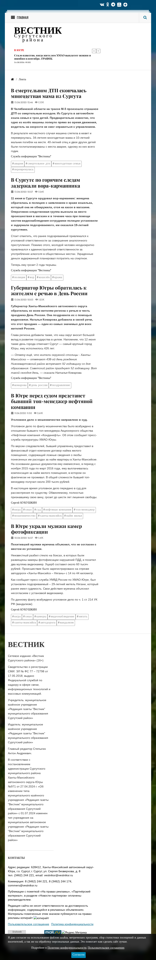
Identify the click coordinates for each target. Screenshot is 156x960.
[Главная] (12, 79)
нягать (83, 616)
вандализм (67, 622)
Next (98, 51)
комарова (20, 385)
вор (32, 277)
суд (38, 509)
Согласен (78, 954)
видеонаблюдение (62, 616)
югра (17, 509)
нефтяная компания (58, 509)
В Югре (19, 50)
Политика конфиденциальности (72, 924)
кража (58, 277)
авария (18, 163)
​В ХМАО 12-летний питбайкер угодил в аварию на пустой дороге (52, 57)
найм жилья (74, 515)
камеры (41, 616)
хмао (28, 509)
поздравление (61, 385)
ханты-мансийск (51, 515)
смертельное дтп (39, 163)
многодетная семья (67, 163)
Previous (94, 51)
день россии (39, 385)
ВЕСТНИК (38, 31)
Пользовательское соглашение (28, 924)
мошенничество (25, 515)
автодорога (47, 622)
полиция (19, 277)
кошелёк (44, 277)
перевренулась (24, 169)
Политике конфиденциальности (67, 947)
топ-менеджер (85, 509)
